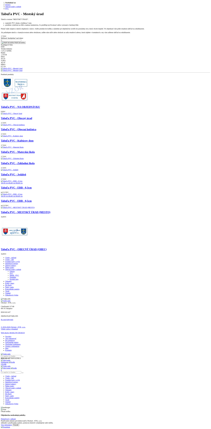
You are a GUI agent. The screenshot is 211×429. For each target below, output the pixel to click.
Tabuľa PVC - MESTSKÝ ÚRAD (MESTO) (25, 212)
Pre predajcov (10, 340)
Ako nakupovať (10, 338)
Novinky (8, 336)
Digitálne (13, 277)
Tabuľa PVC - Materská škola (18, 151)
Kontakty (8, 350)
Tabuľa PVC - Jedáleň (13, 174)
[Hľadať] (22, 356)
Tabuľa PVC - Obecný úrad (16, 118)
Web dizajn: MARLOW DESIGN (13, 333)
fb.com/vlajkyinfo (7, 320)
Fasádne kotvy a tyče (12, 262)
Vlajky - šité (9, 260)
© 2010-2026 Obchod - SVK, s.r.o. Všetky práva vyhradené (13, 328)
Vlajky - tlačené (10, 258)
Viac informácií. (6, 425)
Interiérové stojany (11, 263)
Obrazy (12, 271)
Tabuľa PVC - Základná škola (18, 163)
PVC (11, 273)
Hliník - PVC (14, 275)
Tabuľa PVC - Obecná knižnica (18, 129)
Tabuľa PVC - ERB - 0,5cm (16, 200)
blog (6, 348)
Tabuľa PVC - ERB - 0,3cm (16, 187)
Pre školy (8, 285)
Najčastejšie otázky (12, 342)
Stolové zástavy (10, 265)
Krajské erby (14, 279)
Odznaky (8, 281)
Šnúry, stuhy (9, 287)
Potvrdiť (15, 425)
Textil (7, 291)
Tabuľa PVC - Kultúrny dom (17, 140)
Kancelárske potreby (12, 289)
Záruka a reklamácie (12, 346)
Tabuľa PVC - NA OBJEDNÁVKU (20, 106)
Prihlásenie (5, 362)
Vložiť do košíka (19, 42)
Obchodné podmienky (13, 344)
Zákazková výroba (11, 295)
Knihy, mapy (9, 283)
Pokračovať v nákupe (8, 419)
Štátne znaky (9, 267)
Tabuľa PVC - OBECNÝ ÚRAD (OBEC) (24, 249)
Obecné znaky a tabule (13, 269)
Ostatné (8, 293)
